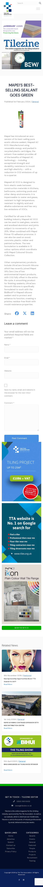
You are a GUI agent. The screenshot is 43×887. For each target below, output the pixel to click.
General (35, 101)
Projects (32, 854)
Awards (32, 836)
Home (10, 836)
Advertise (11, 839)
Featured (27, 675)
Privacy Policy (10, 851)
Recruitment (32, 858)
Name (7, 345)
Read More (8, 684)
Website (7, 371)
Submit (11, 842)
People (32, 848)
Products (32, 851)
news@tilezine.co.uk (23, 805)
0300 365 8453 (23, 801)
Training (32, 861)
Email (7, 358)
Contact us (10, 845)
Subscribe (11, 848)
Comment (9, 403)
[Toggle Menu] (38, 10)
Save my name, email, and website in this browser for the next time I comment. (19, 393)
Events (32, 839)
